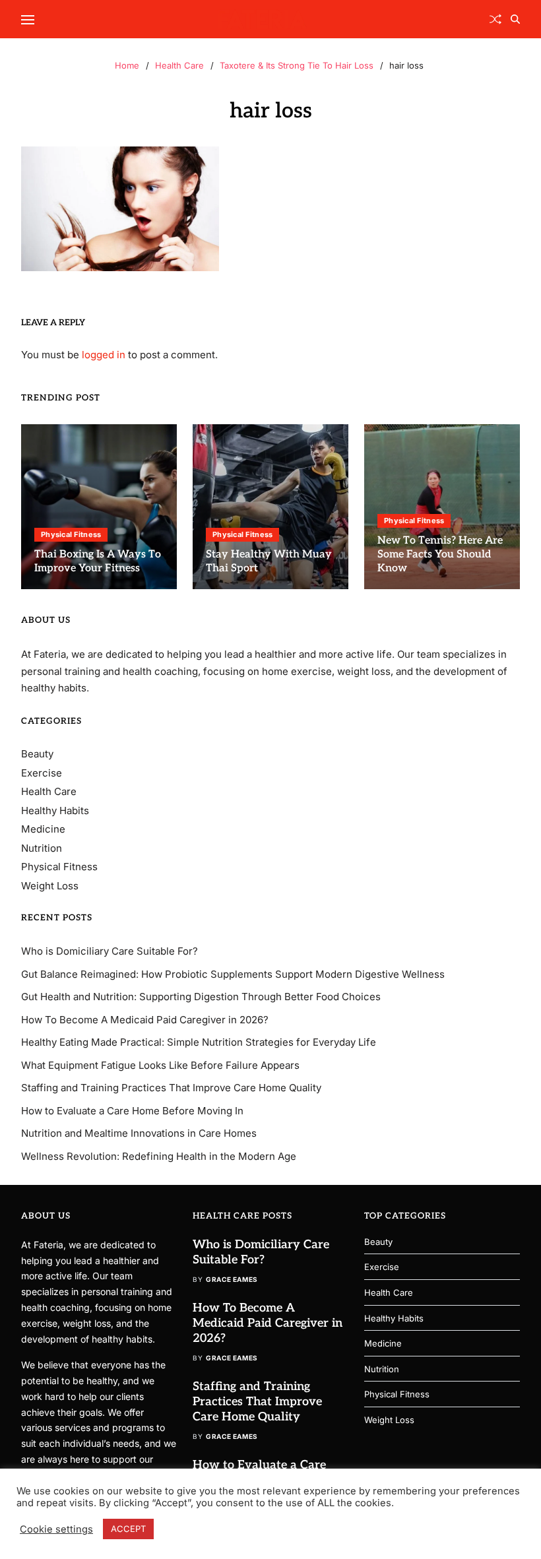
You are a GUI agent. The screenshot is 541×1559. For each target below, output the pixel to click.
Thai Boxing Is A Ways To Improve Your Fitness (97, 561)
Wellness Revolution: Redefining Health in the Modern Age (158, 1156)
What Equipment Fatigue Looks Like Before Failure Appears (160, 1065)
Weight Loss (50, 885)
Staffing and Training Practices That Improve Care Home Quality (171, 1087)
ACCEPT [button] (128, 1528)
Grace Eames (232, 1279)
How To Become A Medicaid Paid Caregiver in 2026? (145, 1019)
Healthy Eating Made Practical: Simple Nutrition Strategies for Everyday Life (198, 1042)
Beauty (37, 754)
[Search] (515, 19)
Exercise (41, 773)
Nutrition (41, 848)
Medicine (43, 829)
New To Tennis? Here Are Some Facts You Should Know (440, 554)
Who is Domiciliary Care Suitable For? (109, 951)
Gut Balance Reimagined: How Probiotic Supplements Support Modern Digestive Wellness (233, 974)
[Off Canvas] (27, 19)
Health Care (49, 791)
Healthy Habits (55, 810)
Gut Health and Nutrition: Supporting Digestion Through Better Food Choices (201, 996)
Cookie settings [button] (56, 1529)
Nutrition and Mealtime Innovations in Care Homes (139, 1133)
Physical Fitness (71, 534)
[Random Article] (495, 19)
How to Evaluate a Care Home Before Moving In (132, 1110)
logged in (103, 354)
